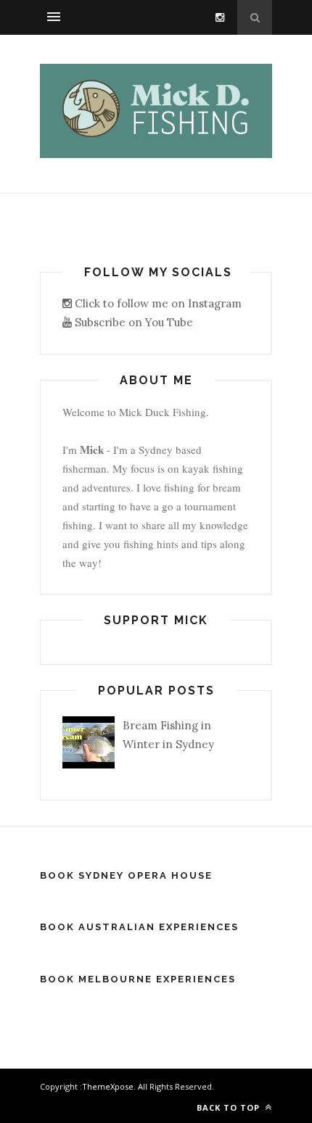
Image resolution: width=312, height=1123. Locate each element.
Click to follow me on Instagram (157, 303)
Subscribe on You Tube (132, 322)
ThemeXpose (108, 1086)
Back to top (230, 1107)
